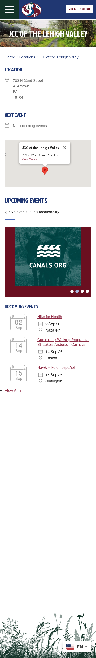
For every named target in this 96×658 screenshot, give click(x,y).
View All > (13, 390)
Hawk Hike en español (56, 367)
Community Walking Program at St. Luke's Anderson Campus (63, 342)
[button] (45, 170)
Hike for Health (49, 316)
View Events (30, 159)
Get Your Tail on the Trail (32, 9)
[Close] (64, 147)
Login (72, 8)
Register (84, 8)
